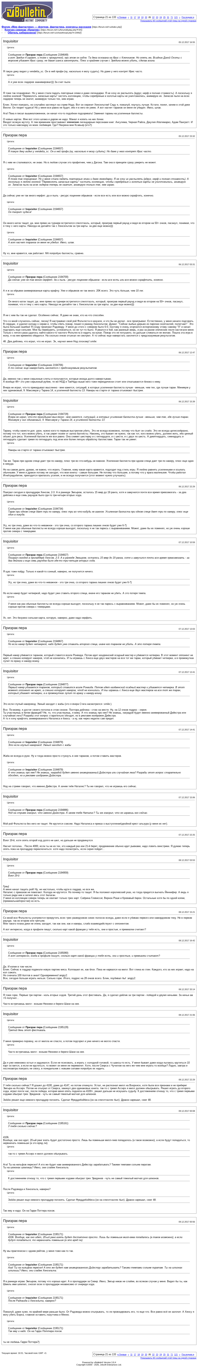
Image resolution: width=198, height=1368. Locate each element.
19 (142, 17)
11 (131, 17)
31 (168, 17)
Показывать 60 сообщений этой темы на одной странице (168, 21)
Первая (121, 17)
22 (153, 17)
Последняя (188, 17)
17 (135, 17)
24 (161, 17)
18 (138, 17)
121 (176, 17)
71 (172, 17)
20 (146, 17)
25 (164, 17)
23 (157, 17)
